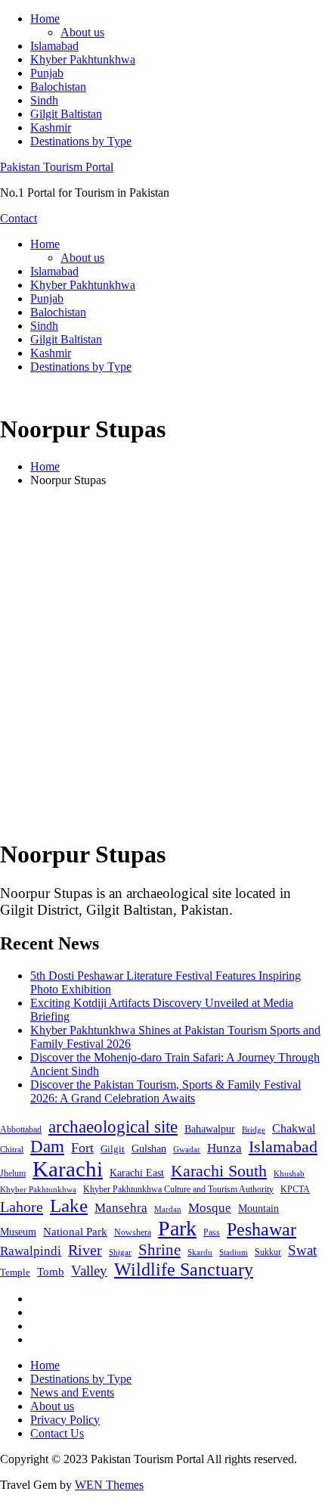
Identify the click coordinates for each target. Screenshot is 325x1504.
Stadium (233, 1252)
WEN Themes (109, 1484)
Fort (82, 1147)
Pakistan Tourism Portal (56, 166)
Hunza (224, 1148)
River (85, 1249)
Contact (18, 218)
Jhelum (13, 1173)
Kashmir (50, 127)
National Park (75, 1232)
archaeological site (113, 1126)
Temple (15, 1272)
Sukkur (268, 1252)
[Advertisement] (162, 662)
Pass (211, 1232)
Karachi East (137, 1173)
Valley (89, 1271)
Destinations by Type (81, 141)
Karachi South (219, 1171)
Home (45, 18)
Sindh (44, 100)
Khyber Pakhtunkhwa (82, 59)
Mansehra (120, 1208)
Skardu (199, 1252)
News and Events (72, 1392)
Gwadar (186, 1149)
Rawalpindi (30, 1251)
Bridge (253, 1129)
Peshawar (261, 1229)
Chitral (11, 1149)
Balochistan (58, 86)
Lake (69, 1205)
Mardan (167, 1208)
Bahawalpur (209, 1129)
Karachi (67, 1169)
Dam (47, 1146)
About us (82, 32)
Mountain (258, 1208)
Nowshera (132, 1232)
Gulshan (149, 1148)
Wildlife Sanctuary (183, 1269)
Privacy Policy (65, 1419)
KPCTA (295, 1189)
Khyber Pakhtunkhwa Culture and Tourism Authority (178, 1189)
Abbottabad (21, 1129)
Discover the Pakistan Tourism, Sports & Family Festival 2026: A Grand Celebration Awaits (165, 1091)
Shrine (159, 1250)
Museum (18, 1232)
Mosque (209, 1208)
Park (177, 1228)
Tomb (50, 1272)
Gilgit (113, 1148)
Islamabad (54, 45)
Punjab (46, 73)
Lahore (21, 1206)
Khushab (289, 1173)
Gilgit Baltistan (66, 113)
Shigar (120, 1252)
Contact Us (57, 1433)
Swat (302, 1250)
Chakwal (293, 1128)
